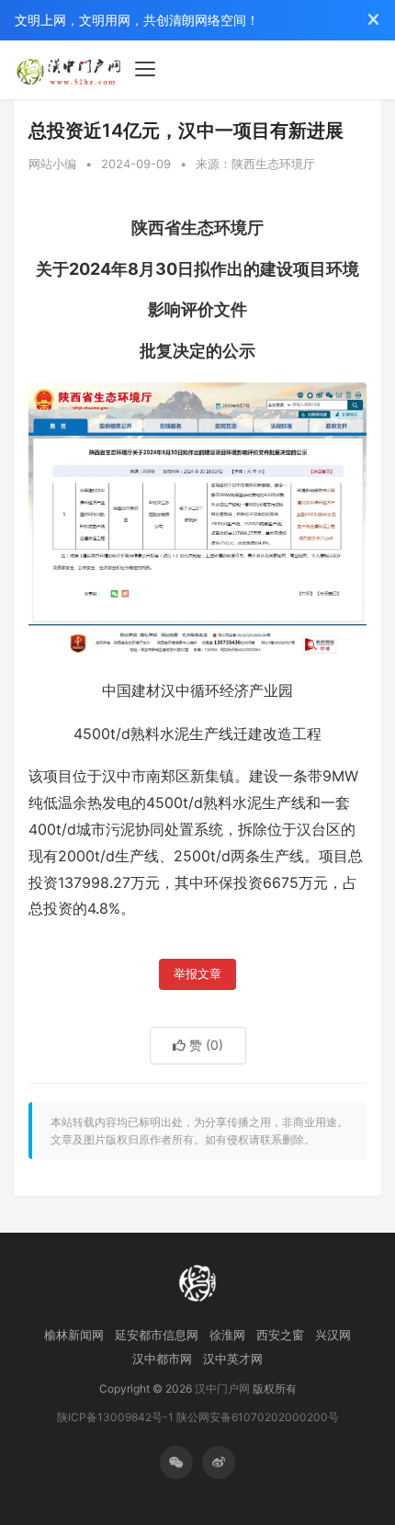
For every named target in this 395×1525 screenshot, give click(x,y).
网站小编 (52, 163)
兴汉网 (333, 1334)
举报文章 (197, 974)
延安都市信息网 (156, 1334)
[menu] (145, 69)
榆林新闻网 (74, 1334)
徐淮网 (227, 1334)
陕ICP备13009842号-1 (115, 1417)
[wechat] (176, 1462)
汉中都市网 (162, 1358)
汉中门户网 (222, 1388)
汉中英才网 (233, 1358)
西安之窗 (280, 1334)
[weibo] (218, 1462)
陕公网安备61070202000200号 (257, 1417)
